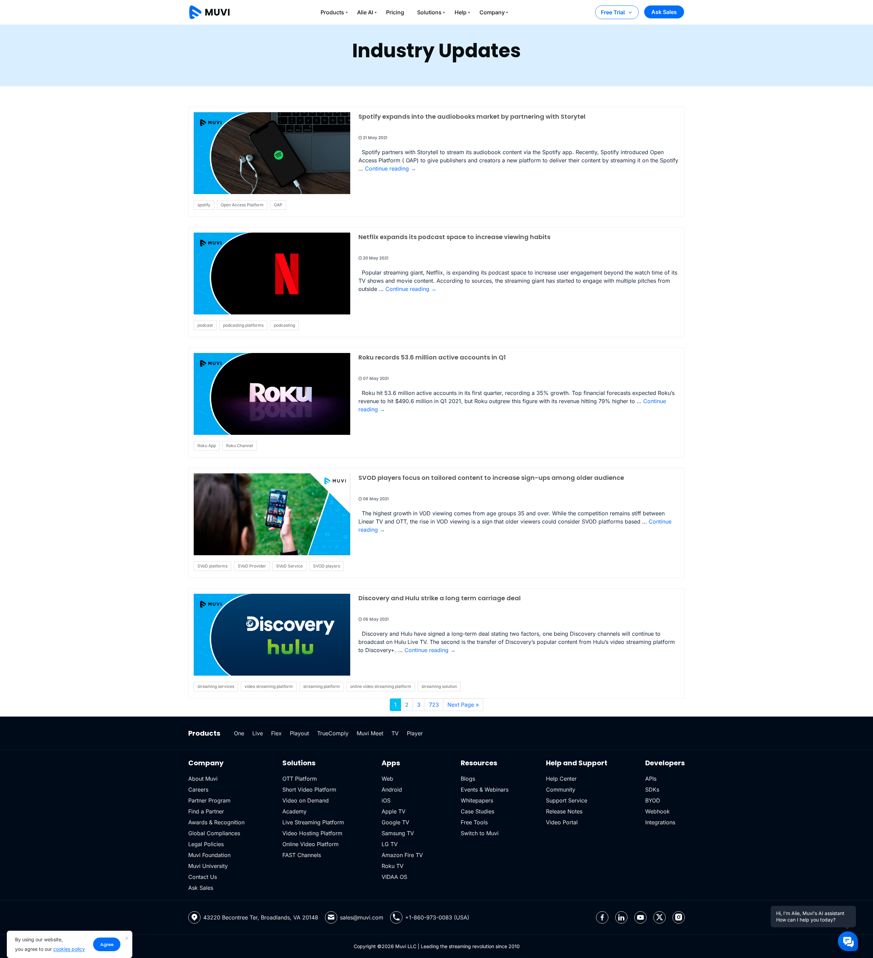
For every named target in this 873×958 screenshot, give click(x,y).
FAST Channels (301, 855)
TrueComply (333, 733)
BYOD (652, 800)
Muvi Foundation (209, 855)
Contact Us (202, 876)
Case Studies (477, 811)
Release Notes (564, 811)
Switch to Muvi (480, 833)
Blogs (468, 778)
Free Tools (474, 822)
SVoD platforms (212, 566)
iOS (386, 800)
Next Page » (463, 704)
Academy (294, 811)
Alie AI (365, 12)
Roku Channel (239, 445)
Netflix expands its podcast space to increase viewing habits (454, 237)
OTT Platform (299, 778)
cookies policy (69, 949)
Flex (276, 733)
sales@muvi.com (361, 917)
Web (387, 778)
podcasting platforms (243, 325)
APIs (650, 778)
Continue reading (390, 168)
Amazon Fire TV (402, 855)
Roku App (206, 445)
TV (395, 733)
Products (332, 12)
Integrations (660, 822)
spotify (203, 204)
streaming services (215, 686)
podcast (205, 325)
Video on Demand (305, 800)
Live (257, 733)
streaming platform (321, 686)
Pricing (395, 12)
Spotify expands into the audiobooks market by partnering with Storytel (472, 116)
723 (434, 704)
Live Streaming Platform (313, 822)
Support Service (566, 800)
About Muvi (203, 778)
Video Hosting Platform (312, 833)
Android (392, 789)
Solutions (429, 12)
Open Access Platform (242, 204)
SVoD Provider (252, 566)
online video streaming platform (380, 686)
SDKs (652, 789)
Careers (198, 789)
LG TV (390, 844)
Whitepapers (477, 800)
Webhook (657, 811)
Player (415, 733)
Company (492, 12)
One (239, 733)
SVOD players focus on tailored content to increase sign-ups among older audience (491, 477)
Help (461, 12)
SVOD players (326, 566)
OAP (278, 204)
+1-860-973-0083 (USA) (437, 917)
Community (560, 789)
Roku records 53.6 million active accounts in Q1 (432, 357)
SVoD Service (289, 566)
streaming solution (439, 686)
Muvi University (208, 866)
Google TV (395, 822)
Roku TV (392, 866)
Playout (299, 733)
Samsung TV (398, 833)
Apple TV (393, 811)
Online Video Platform (310, 844)
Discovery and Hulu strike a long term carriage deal (439, 598)
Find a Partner (206, 811)
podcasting (284, 325)
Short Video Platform (309, 789)
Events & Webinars (484, 789)
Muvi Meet (370, 733)
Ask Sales (664, 12)
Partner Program (209, 800)
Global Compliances (214, 833)
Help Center (561, 778)
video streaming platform (269, 686)
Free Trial (613, 12)
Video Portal (562, 822)
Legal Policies (206, 844)
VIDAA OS (394, 876)
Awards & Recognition (216, 822)
